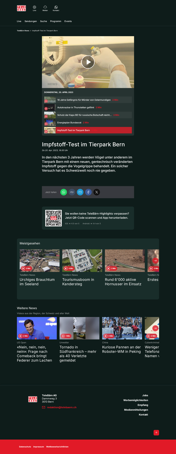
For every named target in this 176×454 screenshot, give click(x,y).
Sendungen (31, 21)
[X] (96, 192)
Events (68, 21)
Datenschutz (25, 446)
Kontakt (143, 414)
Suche (43, 21)
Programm (55, 21)
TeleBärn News (23, 31)
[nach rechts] (155, 261)
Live (19, 21)
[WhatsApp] (63, 192)
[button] (72, 192)
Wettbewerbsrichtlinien (57, 446)
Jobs (145, 395)
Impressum (38, 446)
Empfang (143, 405)
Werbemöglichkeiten (135, 400)
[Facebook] (88, 192)
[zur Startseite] (21, 8)
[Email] (80, 192)
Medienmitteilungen (136, 409)
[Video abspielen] (88, 62)
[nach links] (21, 261)
